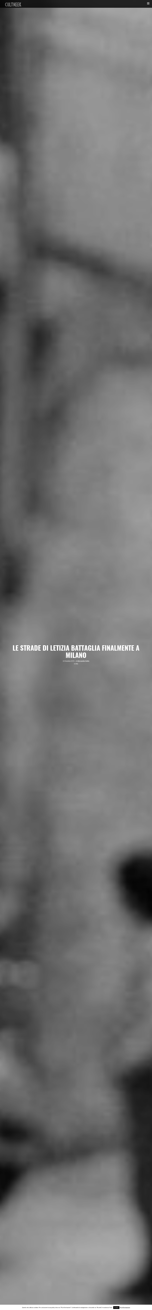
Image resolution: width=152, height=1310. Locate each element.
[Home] (13, 4)
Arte (76, 664)
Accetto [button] (116, 1307)
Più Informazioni (125, 1307)
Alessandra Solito (83, 661)
